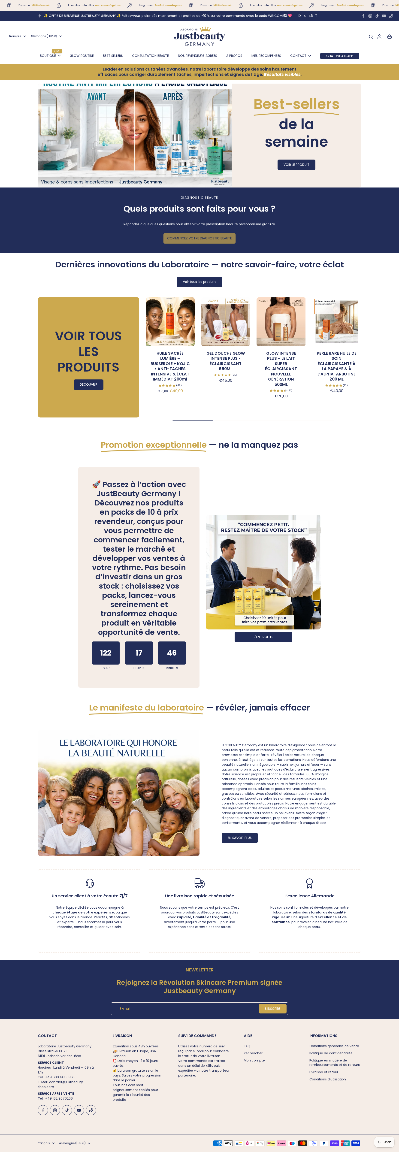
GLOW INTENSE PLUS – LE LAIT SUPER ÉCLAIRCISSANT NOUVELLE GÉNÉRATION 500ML (281, 369)
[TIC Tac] (377, 16)
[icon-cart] (389, 36)
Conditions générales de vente (334, 1046)
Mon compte (254, 1060)
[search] (371, 36)
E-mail (125, 1009)
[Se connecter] (379, 36)
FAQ (247, 1046)
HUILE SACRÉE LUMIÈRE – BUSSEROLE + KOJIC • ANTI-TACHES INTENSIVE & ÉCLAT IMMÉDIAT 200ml (170, 366)
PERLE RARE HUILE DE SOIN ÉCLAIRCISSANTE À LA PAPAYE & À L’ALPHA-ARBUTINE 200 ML (337, 366)
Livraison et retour (323, 1072)
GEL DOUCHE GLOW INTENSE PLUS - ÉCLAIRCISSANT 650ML (225, 361)
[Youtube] (384, 16)
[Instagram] (370, 16)
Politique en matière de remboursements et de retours (334, 1062)
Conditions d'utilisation (327, 1079)
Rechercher (253, 1053)
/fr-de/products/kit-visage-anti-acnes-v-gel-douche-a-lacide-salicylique (99, 86)
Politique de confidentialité (331, 1053)
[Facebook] (363, 16)
